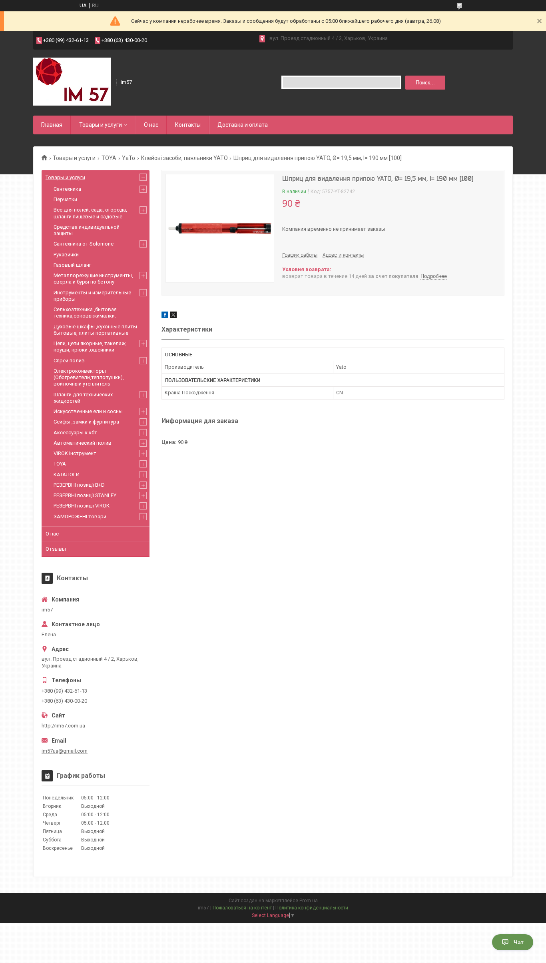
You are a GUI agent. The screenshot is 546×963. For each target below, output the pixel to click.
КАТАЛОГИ (67, 475)
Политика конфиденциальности (311, 908)
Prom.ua (308, 900)
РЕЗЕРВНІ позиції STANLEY (85, 495)
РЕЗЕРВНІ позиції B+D (79, 485)
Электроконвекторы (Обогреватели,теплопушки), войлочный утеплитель (89, 377)
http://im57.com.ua (63, 726)
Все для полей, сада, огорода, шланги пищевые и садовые (90, 213)
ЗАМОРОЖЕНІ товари (80, 516)
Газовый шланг (72, 265)
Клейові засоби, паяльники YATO (184, 158)
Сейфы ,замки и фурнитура (86, 422)
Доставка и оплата (242, 125)
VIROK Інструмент (75, 453)
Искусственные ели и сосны (88, 411)
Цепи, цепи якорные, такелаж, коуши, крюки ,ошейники (90, 346)
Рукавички (66, 255)
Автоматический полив (83, 443)
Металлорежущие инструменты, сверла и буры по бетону (93, 278)
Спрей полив (69, 361)
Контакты (188, 125)
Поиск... (425, 83)
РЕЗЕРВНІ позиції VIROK (82, 506)
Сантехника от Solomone (84, 244)
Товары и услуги (100, 125)
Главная (51, 125)
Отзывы (56, 549)
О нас (151, 125)
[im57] (72, 82)
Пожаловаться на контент (242, 908)
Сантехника (67, 189)
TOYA (109, 158)
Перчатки (65, 199)
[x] (173, 316)
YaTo (128, 158)
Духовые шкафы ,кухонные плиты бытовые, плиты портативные (95, 330)
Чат (519, 942)
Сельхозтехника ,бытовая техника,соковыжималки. (85, 312)
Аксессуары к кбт (75, 433)
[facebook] (164, 316)
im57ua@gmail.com (65, 751)
